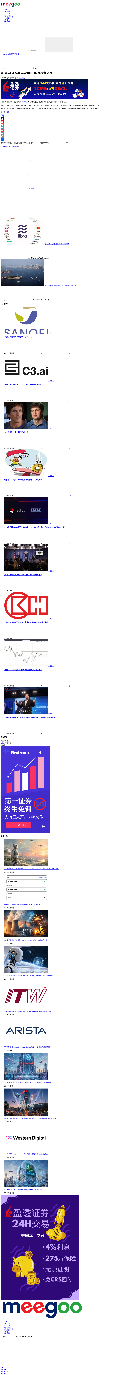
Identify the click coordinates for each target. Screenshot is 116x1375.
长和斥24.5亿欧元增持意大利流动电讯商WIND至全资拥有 (26, 622)
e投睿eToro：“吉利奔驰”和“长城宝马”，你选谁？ (23, 670)
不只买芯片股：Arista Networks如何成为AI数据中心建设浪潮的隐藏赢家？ (28, 1047)
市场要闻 (7, 11)
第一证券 (7, 21)
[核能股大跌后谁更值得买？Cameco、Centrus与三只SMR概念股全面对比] (26, 937)
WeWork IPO (5, 146)
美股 (8, 112)
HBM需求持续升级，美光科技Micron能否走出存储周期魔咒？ (24, 1189)
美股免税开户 (8, 15)
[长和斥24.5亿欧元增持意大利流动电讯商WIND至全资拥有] (26, 618)
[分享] (58, 139)
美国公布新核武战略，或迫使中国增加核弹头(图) (23, 575)
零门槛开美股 (8, 17)
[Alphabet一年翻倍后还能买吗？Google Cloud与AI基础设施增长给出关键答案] (26, 1079)
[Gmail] (58, 130)
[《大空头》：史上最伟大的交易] (26, 428)
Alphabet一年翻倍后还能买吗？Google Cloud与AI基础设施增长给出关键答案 (28, 1082)
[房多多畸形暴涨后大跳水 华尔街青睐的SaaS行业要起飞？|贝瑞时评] (26, 713)
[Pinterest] (58, 121)
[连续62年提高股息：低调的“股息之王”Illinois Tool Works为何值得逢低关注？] (26, 1008)
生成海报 (31, 188)
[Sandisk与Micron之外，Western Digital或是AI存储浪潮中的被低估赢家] (26, 1151)
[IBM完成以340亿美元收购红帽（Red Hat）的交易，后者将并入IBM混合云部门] (26, 523)
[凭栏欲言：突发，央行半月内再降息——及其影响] (26, 476)
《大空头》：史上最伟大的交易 (16, 432)
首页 (11, 54)
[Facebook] (58, 116)
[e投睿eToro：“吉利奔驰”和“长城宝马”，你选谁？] (26, 666)
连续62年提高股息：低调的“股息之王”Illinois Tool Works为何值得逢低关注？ (28, 1011)
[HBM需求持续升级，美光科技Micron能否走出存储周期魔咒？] (26, 1186)
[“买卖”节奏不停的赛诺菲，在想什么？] (26, 333)
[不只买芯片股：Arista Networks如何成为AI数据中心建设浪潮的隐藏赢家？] (26, 1044)
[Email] (58, 133)
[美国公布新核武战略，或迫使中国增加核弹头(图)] (26, 571)
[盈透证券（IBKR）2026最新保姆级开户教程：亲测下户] (26, 901)
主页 (5, 9)
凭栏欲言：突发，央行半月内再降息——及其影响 (23, 480)
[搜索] (59, 44)
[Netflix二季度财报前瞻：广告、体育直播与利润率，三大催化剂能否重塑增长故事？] (26, 1115)
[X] (58, 118)
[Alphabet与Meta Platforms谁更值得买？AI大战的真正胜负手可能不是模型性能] (26, 972)
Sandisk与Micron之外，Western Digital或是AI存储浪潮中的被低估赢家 (26, 1154)
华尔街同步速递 (14, 146)
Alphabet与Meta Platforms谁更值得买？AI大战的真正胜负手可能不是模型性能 (28, 976)
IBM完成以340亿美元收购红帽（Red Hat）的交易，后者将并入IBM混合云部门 (34, 527)
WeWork (25, 102)
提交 (2, 745)
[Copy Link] (58, 136)
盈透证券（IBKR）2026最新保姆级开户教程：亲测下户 (22, 904)
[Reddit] (58, 124)
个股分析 (7, 13)
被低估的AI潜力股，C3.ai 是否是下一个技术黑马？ (23, 385)
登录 (2, 743)
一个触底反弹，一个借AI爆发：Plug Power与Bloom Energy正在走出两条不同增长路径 (31, 869)
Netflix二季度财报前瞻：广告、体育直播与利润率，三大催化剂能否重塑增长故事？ (31, 1118)
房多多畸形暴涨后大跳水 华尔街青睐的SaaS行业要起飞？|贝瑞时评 (29, 717)
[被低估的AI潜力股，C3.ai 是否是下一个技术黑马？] (26, 381)
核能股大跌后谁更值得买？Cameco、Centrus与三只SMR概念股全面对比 (27, 940)
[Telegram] (58, 127)
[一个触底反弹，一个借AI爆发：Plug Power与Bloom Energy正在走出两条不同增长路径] (26, 865)
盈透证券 (7, 19)
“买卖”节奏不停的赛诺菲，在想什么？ (19, 337)
